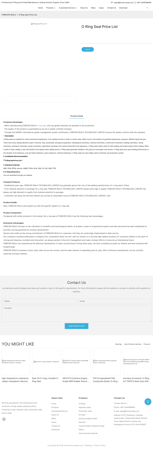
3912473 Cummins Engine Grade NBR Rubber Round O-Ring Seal (76, 380)
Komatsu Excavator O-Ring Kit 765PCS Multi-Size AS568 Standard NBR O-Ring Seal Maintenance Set (137, 380)
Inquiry (88, 49)
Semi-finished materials (132, 344)
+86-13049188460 (143, 2)
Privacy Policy (100, 445)
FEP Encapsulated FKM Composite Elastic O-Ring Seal (105, 380)
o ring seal (41, 125)
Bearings (118, 344)
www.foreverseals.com (73, 445)
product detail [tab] (76, 116)
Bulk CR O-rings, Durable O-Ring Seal (45, 379)
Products (147, 344)
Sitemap (88, 445)
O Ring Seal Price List (28, 15)
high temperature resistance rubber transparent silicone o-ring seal (15, 380)
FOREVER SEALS (9, 15)
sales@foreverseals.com (123, 2)
